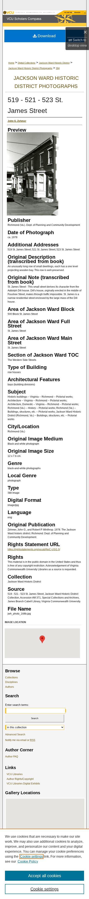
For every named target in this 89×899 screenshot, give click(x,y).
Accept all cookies (44, 875)
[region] (44, 864)
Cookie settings (31, 856)
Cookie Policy (28, 861)
